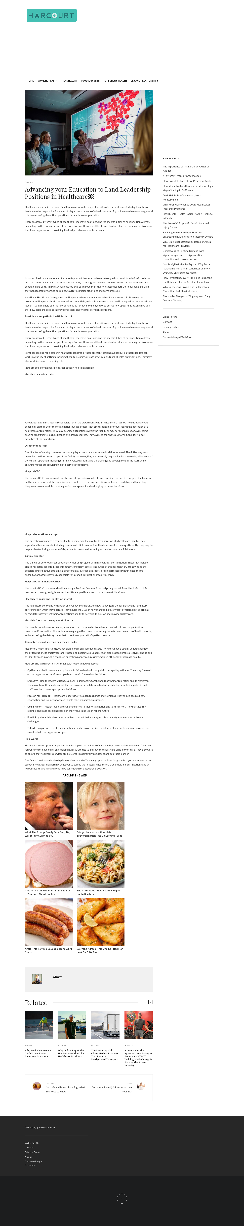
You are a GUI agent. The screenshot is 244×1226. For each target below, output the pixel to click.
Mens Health (69, 81)
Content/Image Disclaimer (177, 337)
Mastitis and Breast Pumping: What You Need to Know (65, 1087)
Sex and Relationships (145, 81)
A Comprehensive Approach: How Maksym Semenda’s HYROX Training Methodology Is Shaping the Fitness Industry (138, 1058)
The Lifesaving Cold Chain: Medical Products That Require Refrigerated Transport (104, 1055)
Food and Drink (90, 81)
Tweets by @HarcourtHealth (40, 1127)
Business (29, 182)
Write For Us (170, 316)
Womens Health (47, 81)
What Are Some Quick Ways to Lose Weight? (112, 1087)
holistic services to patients (73, 464)
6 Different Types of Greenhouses (182, 175)
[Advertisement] (122, 51)
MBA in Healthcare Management (46, 297)
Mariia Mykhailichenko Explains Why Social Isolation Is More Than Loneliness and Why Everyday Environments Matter (186, 268)
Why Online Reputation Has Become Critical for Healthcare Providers (71, 1053)
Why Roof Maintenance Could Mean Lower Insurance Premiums (38, 1053)
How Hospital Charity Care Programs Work (187, 180)
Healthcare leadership (37, 322)
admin (57, 977)
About (166, 332)
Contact (167, 321)
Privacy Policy (171, 326)
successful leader (39, 282)
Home (30, 81)
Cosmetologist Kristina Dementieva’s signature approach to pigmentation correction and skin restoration (183, 255)
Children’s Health (115, 81)
